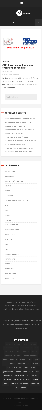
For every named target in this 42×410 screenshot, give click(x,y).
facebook (13, 360)
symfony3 (17, 380)
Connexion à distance (14, 181)
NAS (29, 364)
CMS (11, 352)
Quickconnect (8, 372)
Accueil (4, 321)
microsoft (21, 364)
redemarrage (28, 372)
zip (17, 388)
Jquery (8, 215)
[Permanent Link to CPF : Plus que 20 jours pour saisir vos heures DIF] (21, 56)
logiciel (12, 364)
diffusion (8, 356)
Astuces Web (10, 171)
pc (20, 368)
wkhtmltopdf (11, 273)
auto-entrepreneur (13, 344)
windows (14, 384)
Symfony (8, 264)
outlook (36, 364)
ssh (28, 376)
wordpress (35, 384)
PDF (6, 244)
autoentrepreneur (11, 348)
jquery (36, 360)
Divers (5, 62)
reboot (18, 372)
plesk (26, 368)
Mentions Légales (21, 405)
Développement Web (18, 324)
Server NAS (8, 376)
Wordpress (9, 278)
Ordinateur (10, 235)
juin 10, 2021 (8, 71)
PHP (6, 249)
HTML (7, 205)
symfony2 (7, 380)
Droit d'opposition (30, 356)
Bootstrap (9, 176)
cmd (6, 352)
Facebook (9, 196)
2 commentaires (10, 75)
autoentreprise (26, 348)
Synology (26, 380)
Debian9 (8, 186)
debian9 (34, 352)
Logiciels (8, 220)
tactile (35, 380)
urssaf (5, 384)
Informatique (33, 324)
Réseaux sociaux (11, 254)
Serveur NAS (10, 259)
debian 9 (26, 352)
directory (17, 356)
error (5, 360)
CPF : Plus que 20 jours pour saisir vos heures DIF (18, 66)
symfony (35, 376)
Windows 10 (9, 269)
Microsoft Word (12, 230)
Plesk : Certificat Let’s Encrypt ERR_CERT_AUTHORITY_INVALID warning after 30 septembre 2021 (20, 140)
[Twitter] (13, 22)
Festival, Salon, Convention (16, 200)
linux (5, 364)
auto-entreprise (30, 344)
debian (18, 352)
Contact (37, 321)
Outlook (8, 239)
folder (22, 360)
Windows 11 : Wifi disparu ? (15, 126)
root (37, 372)
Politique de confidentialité (20, 321)
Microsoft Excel (12, 225)
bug (36, 348)
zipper (23, 388)
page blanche (12, 368)
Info (6, 210)
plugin (32, 368)
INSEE (29, 360)
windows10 (24, 384)
